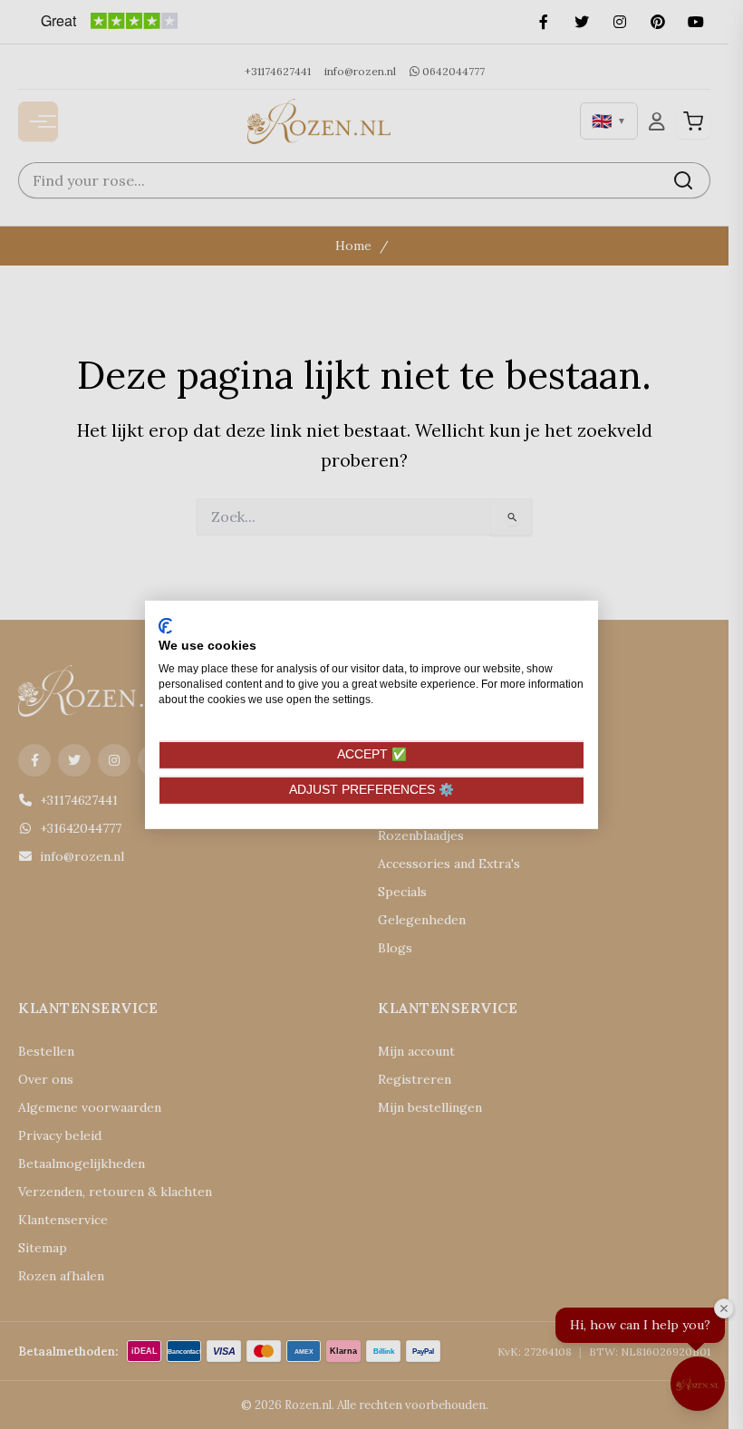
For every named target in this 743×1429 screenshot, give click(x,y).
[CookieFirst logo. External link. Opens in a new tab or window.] (165, 625)
